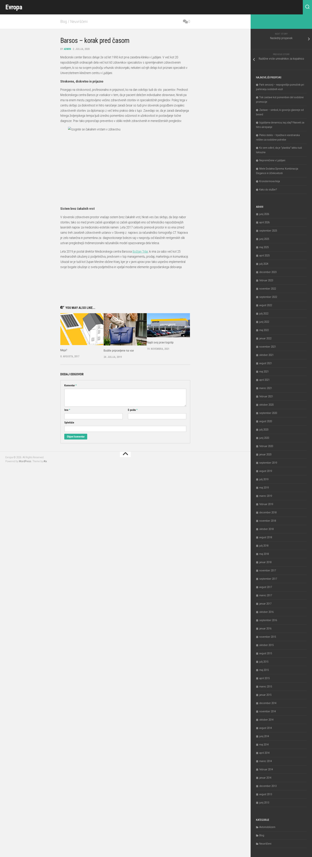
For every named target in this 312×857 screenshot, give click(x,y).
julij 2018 (263, 545)
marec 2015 (265, 686)
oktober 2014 (266, 719)
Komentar (70, 385)
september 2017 (268, 578)
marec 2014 (265, 761)
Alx (45, 461)
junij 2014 (264, 736)
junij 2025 (264, 239)
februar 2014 (266, 769)
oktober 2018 (266, 529)
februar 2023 (266, 280)
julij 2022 (263, 313)
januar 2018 (265, 562)
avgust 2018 (265, 537)
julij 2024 (263, 263)
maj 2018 (264, 554)
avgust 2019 (265, 471)
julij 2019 (263, 479)
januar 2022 (265, 338)
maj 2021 (264, 371)
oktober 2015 (266, 645)
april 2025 (264, 255)
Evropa (13, 7)
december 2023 (267, 272)
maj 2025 (264, 247)
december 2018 (267, 512)
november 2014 (267, 711)
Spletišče (69, 422)
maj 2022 (264, 330)
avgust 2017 (265, 587)
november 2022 (267, 288)
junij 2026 (264, 214)
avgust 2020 (265, 421)
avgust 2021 (265, 363)
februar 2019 (266, 504)
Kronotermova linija (269, 181)
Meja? (63, 350)
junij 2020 (264, 437)
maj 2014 (264, 744)
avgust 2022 (265, 305)
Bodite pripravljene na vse (119, 350)
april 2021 (264, 379)
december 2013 (267, 786)
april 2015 (264, 678)
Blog (63, 21)
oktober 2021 (266, 355)
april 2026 (264, 222)
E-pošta (132, 409)
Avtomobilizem (267, 827)
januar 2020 (265, 454)
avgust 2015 (265, 653)
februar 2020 (266, 446)
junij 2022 (264, 321)
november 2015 (267, 636)
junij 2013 (264, 802)
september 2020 (268, 413)
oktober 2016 (266, 612)
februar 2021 (266, 396)
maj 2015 (264, 670)
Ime (67, 409)
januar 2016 (265, 628)
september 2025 (268, 230)
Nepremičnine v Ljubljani (272, 160)
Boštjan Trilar (140, 251)
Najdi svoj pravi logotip (160, 342)
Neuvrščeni (79, 21)
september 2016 (268, 620)
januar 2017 (265, 603)
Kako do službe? (268, 189)
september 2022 (268, 297)
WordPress (25, 461)
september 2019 (268, 462)
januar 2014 (265, 777)
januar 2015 (265, 694)
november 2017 (267, 570)
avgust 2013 (265, 794)
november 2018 (267, 520)
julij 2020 (263, 429)
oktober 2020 (266, 404)
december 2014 (267, 703)
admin (67, 49)
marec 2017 (265, 595)
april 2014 (264, 752)
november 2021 (267, 346)
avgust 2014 (265, 728)
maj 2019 (264, 487)
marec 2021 (265, 388)
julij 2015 (263, 661)
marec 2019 (265, 496)
